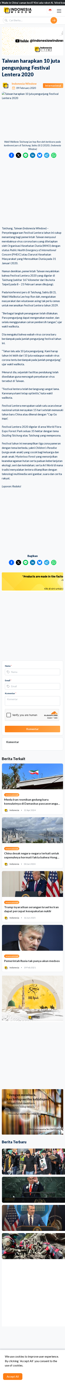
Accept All (13, 1376)
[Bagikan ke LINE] (25, 155)
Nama (8, 666)
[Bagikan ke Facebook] (11, 155)
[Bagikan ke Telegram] (46, 155)
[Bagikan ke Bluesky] (39, 155)
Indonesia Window (24, 83)
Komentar (10, 693)
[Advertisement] (32, 192)
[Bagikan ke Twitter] (18, 155)
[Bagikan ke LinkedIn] (32, 155)
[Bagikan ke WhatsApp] (53, 155)
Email (8, 680)
